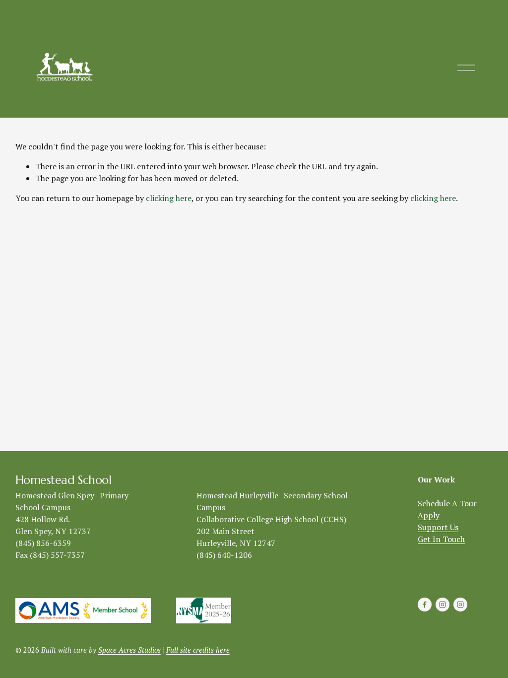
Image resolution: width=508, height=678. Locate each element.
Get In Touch (441, 539)
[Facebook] (425, 604)
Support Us (438, 527)
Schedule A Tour (447, 503)
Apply (429, 515)
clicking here (168, 198)
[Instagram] (442, 604)
